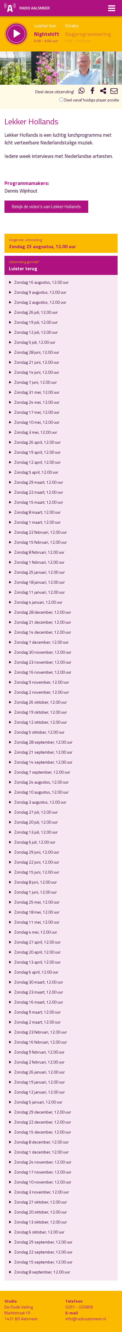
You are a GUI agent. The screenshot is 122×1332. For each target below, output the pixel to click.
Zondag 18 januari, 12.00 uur (39, 582)
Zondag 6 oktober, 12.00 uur (39, 1232)
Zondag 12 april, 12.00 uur (37, 462)
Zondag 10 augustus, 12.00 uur (41, 792)
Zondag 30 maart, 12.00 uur (38, 982)
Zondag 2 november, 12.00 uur (41, 692)
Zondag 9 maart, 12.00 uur (37, 1012)
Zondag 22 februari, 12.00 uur (40, 532)
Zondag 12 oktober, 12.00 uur (40, 722)
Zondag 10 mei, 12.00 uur (36, 422)
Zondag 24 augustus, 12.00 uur (41, 782)
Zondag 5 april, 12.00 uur (35, 472)
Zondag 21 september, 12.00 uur (43, 752)
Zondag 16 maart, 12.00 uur (38, 1002)
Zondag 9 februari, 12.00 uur (39, 1052)
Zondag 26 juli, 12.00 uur (35, 312)
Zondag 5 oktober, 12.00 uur (39, 732)
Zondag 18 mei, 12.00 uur (36, 912)
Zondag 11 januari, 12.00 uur (39, 592)
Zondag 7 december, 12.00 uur (41, 642)
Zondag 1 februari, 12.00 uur (39, 562)
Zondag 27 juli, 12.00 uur (35, 812)
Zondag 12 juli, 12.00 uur (35, 332)
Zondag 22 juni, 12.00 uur (36, 862)
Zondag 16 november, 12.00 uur (42, 672)
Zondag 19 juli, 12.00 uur (35, 322)
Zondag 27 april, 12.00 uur (37, 942)
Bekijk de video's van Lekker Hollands (46, 206)
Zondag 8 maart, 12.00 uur (37, 512)
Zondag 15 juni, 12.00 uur (36, 872)
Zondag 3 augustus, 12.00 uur (39, 802)
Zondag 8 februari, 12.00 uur (39, 552)
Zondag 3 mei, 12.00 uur (35, 432)
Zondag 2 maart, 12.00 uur (37, 1022)
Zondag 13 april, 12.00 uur (37, 962)
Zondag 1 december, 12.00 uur (41, 1152)
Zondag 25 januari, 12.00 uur (39, 572)
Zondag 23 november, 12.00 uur (42, 662)
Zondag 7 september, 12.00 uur (41, 772)
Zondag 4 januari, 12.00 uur (37, 602)
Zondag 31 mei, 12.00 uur (36, 392)
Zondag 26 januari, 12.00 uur (39, 1072)
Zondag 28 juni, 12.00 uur (36, 352)
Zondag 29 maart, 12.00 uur (38, 482)
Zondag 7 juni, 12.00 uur (35, 382)
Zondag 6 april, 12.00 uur (35, 972)
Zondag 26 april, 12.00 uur (37, 442)
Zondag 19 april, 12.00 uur (37, 452)
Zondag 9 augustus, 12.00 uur (39, 292)
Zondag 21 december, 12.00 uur (42, 622)
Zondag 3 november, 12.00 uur (41, 1192)
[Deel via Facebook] (92, 92)
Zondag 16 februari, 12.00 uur (40, 1042)
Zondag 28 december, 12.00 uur (42, 612)
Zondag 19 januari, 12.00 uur (39, 1082)
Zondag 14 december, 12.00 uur (42, 632)
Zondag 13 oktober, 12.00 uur (40, 1222)
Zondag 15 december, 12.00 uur (42, 1132)
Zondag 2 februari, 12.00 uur (39, 1062)
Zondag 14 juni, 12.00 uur (36, 372)
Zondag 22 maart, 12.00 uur (38, 492)
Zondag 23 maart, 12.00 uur (38, 992)
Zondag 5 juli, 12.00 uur (34, 342)
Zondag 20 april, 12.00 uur (37, 952)
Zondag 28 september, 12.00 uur (43, 742)
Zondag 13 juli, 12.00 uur (35, 832)
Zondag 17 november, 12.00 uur (42, 1172)
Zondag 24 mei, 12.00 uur (36, 402)
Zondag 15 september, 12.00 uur (43, 1262)
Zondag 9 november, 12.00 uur (41, 682)
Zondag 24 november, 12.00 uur (42, 1162)
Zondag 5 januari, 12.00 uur (37, 1102)
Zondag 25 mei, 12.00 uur (36, 902)
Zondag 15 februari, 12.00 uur (40, 542)
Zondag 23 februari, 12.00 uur (40, 1032)
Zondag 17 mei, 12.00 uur (36, 412)
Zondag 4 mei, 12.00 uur (35, 932)
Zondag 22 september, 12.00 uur (43, 1252)
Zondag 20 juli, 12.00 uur (35, 822)
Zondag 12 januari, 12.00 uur (39, 1092)
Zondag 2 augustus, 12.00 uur (39, 302)
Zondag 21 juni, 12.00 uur (36, 362)
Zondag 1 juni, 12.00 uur (35, 892)
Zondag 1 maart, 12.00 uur (37, 522)
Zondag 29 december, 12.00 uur (42, 1112)
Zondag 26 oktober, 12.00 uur (40, 702)
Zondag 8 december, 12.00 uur (41, 1142)
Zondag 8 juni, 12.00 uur (35, 882)
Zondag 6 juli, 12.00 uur (34, 842)
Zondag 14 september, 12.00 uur (43, 762)
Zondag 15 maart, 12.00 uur (38, 502)
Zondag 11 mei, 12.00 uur (36, 922)
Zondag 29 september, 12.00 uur (43, 1242)
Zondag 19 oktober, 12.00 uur (40, 712)
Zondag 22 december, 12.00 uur (42, 1122)
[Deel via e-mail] (114, 92)
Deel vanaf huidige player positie (91, 100)
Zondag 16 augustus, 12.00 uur (41, 282)
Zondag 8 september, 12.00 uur (41, 1272)
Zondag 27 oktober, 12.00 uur (40, 1202)
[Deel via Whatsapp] (82, 92)
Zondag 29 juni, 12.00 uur (36, 852)
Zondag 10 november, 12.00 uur (42, 1182)
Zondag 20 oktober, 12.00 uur (40, 1212)
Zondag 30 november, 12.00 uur (42, 652)
